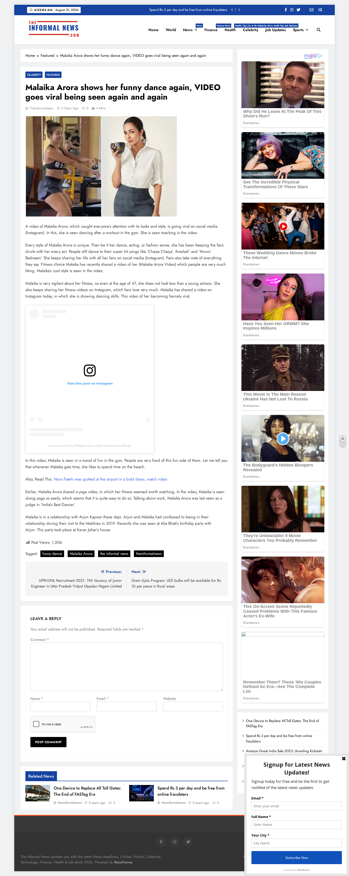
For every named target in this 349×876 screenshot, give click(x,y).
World (171, 30)
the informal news (114, 553)
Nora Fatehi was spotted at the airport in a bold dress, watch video (110, 479)
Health (232, 28)
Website (169, 698)
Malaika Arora (81, 553)
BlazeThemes (123, 862)
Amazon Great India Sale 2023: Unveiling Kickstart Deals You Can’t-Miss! (174, 10)
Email (103, 698)
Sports (298, 30)
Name (36, 698)
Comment (39, 639)
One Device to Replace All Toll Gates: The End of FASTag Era (87, 791)
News (192, 28)
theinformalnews (41, 108)
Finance (212, 28)
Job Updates (277, 28)
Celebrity (252, 28)
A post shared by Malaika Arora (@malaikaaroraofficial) (89, 446)
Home (153, 30)
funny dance (52, 553)
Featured (53, 75)
